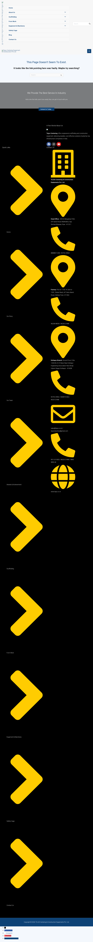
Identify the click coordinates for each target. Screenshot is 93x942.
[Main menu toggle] (89, 51)
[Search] (90, 24)
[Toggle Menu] (64, 12)
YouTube (8, 936)
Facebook (9, 930)
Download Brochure (12, 938)
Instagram (9, 933)
